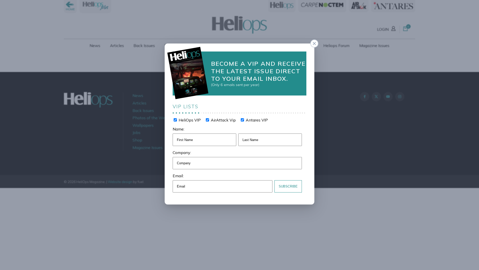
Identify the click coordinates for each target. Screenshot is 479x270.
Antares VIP (256, 120)
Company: (182, 152)
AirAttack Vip (223, 120)
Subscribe (288, 186)
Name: (178, 129)
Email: (178, 175)
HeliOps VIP (189, 120)
